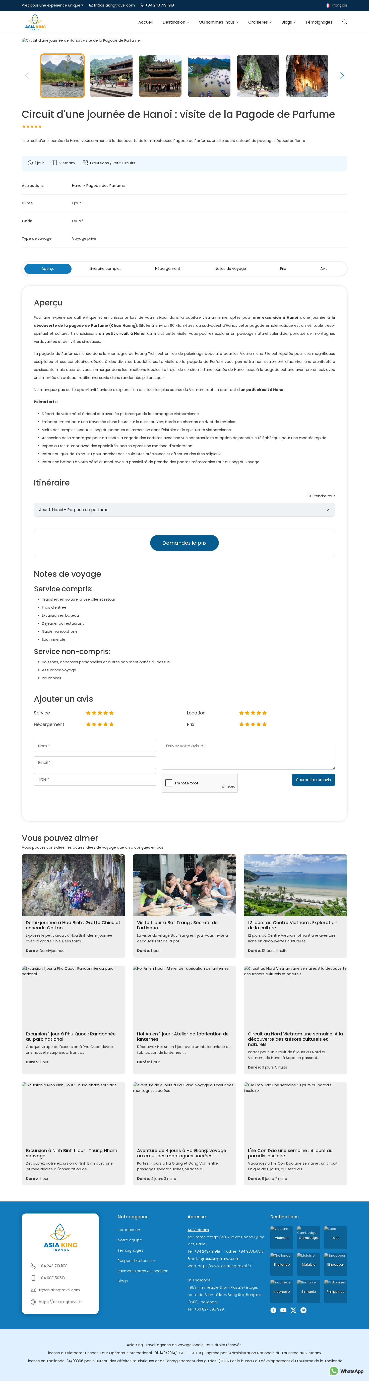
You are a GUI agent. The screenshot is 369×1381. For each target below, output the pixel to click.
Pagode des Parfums (105, 185)
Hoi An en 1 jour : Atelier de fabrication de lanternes (183, 1036)
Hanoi (77, 185)
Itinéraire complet (105, 268)
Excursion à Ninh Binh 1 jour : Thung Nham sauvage (71, 1153)
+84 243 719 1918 (159, 5)
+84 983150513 (52, 1277)
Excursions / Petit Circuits (112, 163)
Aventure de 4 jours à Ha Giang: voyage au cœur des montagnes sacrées (181, 1153)
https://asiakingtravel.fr (60, 1301)
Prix (283, 268)
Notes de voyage (230, 268)
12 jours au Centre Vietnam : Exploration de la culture (292, 925)
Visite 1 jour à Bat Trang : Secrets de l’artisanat (177, 925)
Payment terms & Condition (143, 1270)
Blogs (287, 22)
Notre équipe (130, 1240)
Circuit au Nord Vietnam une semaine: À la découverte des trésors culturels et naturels (295, 1039)
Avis (324, 268)
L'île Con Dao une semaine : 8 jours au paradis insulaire (290, 1153)
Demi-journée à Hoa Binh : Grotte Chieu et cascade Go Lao (73, 925)
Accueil (145, 22)
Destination (174, 22)
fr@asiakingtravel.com (114, 5)
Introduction (129, 1230)
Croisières (258, 22)
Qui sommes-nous (217, 22)
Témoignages (318, 22)
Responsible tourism (136, 1260)
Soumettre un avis (313, 779)
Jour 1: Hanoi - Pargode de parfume (73, 510)
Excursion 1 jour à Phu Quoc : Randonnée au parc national (71, 1036)
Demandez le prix (184, 542)
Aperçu (47, 268)
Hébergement (167, 268)
